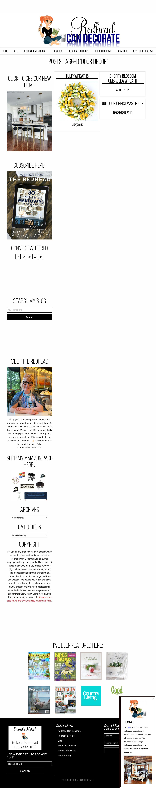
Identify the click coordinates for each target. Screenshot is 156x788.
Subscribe (122, 51)
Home (5, 51)
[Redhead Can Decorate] (78, 30)
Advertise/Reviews (143, 51)
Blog (16, 51)
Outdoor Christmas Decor (122, 103)
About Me (59, 51)
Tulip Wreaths (77, 76)
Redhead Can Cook (78, 51)
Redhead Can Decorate (36, 51)
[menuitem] (5, 51)
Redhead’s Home (103, 51)
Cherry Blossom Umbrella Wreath (122, 78)
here (129, 727)
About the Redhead (67, 745)
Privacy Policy (64, 755)
